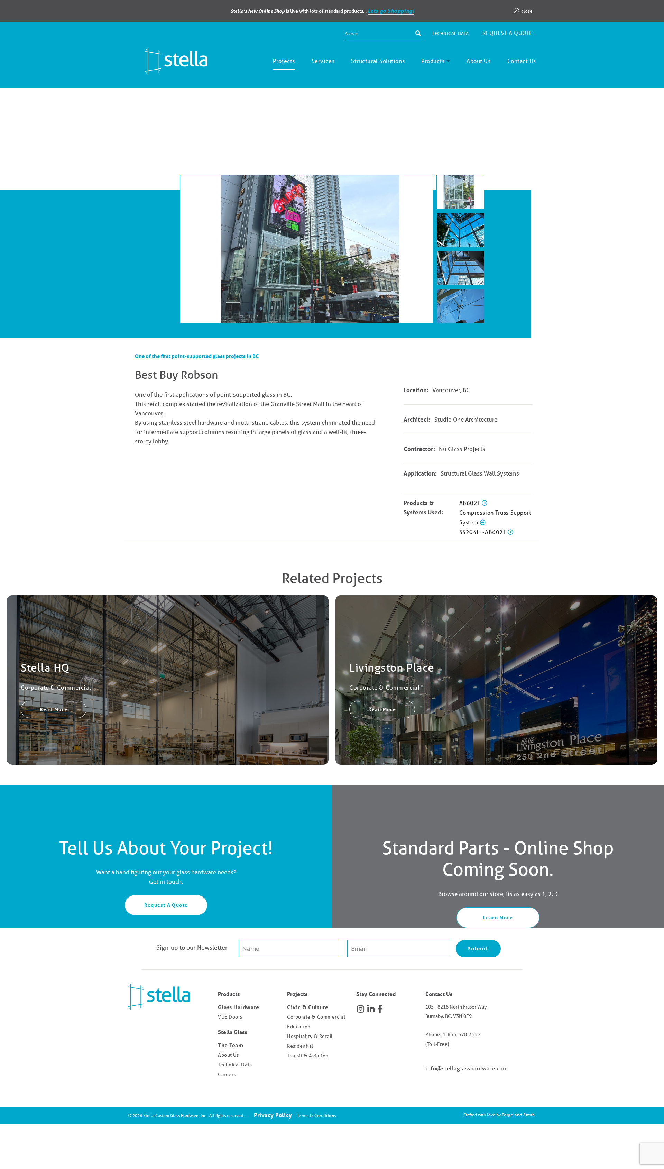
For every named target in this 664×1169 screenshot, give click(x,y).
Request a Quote (507, 32)
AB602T (470, 502)
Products (432, 60)
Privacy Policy (273, 1115)
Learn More (498, 917)
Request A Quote (166, 905)
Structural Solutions (378, 60)
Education (299, 1026)
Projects (284, 60)
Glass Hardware (238, 1007)
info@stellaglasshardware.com (466, 1068)
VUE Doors (230, 1017)
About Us (478, 60)
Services (323, 60)
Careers (227, 1074)
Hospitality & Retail (310, 1036)
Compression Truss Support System (495, 517)
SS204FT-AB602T (483, 531)
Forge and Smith (518, 1115)
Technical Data (450, 33)
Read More (54, 709)
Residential (300, 1046)
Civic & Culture (307, 1007)
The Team (230, 1045)
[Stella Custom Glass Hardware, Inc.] (168, 69)
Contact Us (521, 60)
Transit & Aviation (308, 1055)
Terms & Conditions (316, 1116)
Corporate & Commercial (316, 1017)
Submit (478, 948)
